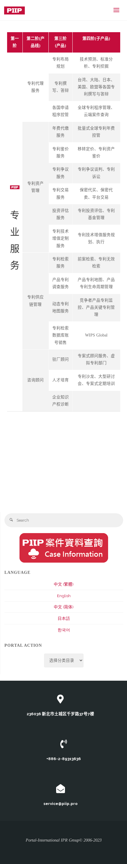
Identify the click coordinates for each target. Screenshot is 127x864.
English (64, 595)
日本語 (64, 618)
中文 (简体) (64, 607)
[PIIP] (14, 10)
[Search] (11, 520)
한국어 (64, 630)
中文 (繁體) (64, 584)
